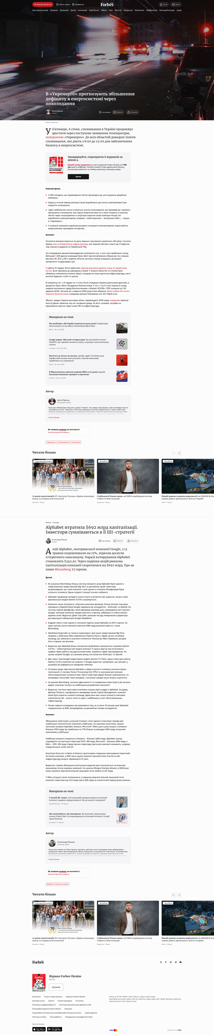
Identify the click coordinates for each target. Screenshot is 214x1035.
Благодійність (56, 1017)
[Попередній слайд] (173, 895)
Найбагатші (151, 10)
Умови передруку (65, 1001)
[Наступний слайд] (179, 453)
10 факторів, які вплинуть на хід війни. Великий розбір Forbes (78, 324)
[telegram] (175, 962)
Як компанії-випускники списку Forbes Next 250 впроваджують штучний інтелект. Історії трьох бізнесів (79, 816)
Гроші (73, 10)
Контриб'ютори (167, 10)
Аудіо (179, 10)
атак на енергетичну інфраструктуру (70, 244)
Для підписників (40, 10)
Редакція (68, 1009)
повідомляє (55, 137)
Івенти (51, 1001)
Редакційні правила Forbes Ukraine (46, 1009)
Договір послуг (38, 1001)
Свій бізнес (94, 10)
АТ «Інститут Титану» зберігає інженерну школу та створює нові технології (63, 497)
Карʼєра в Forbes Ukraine (75, 997)
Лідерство (128, 10)
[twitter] (160, 962)
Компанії (64, 10)
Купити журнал (64, 4)
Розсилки (80, 1001)
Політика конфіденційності (44, 1005)
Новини (54, 10)
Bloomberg (63, 569)
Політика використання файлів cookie (75, 1005)
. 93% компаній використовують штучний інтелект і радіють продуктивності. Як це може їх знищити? (78, 799)
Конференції (79, 4)
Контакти (36, 997)
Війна (104, 10)
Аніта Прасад (57, 111)
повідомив (115, 300)
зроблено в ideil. (174, 1030)
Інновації (82, 10)
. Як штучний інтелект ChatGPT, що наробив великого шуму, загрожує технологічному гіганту (79, 342)
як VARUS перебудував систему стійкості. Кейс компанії (124, 497)
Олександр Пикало (59, 540)
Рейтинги (139, 10)
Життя (118, 10)
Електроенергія (64, 442)
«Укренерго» (51, 442)
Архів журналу (91, 1013)
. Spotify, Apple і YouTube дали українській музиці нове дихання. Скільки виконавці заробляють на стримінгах (76, 358)
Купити (78, 177)
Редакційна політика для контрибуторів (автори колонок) (56, 1013)
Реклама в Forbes (39, 1017)
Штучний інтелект (62, 884)
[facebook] (165, 962)
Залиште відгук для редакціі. (59, 432)
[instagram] (170, 962)
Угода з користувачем (53, 997)
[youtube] (180, 962)
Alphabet (49, 884)
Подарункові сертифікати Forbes (79, 1017)
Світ (111, 10)
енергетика (76, 442)
